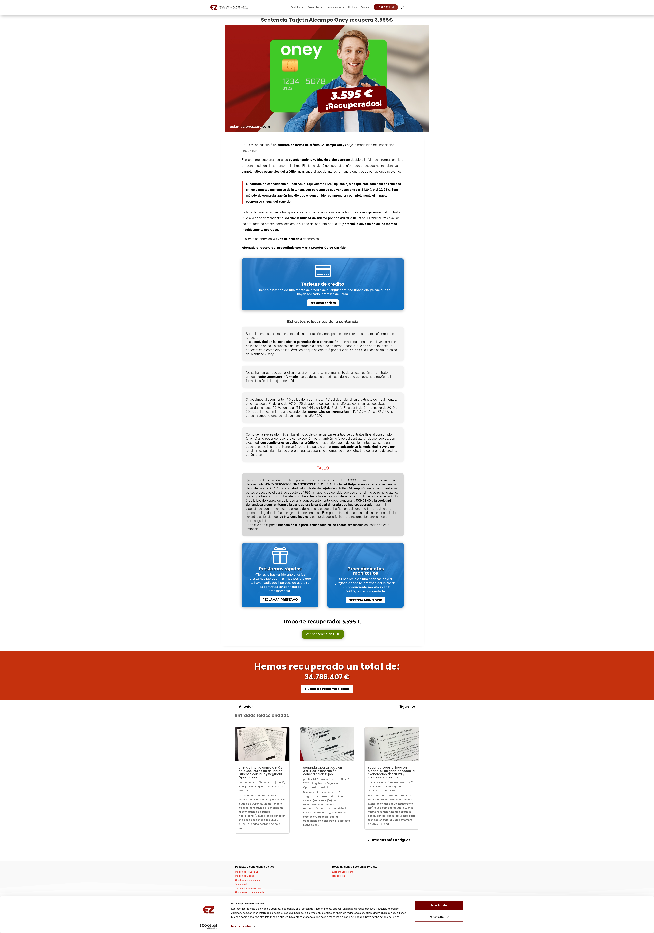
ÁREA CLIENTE (387, 7)
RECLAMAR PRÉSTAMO (280, 599)
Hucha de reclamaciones (327, 688)
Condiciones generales (247, 879)
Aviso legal (241, 884)
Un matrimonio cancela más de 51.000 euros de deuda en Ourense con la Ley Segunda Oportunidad (260, 772)
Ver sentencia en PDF (323, 634)
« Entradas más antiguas (389, 840)
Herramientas (333, 7)
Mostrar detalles (241, 926)
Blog (314, 783)
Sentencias (313, 7)
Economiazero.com (342, 871)
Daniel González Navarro (259, 782)
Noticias (352, 7)
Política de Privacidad (246, 871)
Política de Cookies (245, 875)
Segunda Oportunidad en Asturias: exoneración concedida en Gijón (322, 770)
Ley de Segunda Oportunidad (265, 786)
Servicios (295, 7)
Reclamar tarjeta (323, 303)
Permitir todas (438, 905)
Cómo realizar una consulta (250, 892)
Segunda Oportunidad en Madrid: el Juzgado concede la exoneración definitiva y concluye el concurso (391, 772)
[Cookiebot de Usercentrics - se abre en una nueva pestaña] (209, 926)
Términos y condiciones (248, 888)
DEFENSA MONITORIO (365, 600)
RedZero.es (338, 875)
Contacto (365, 7)
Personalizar (437, 916)
